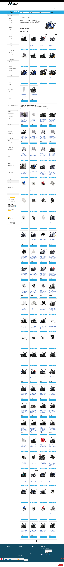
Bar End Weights (10, 129)
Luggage (9, 156)
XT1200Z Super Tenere (12, 68)
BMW (10, 18)
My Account (8, 548)
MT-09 (10, 36)
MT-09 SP (10, 38)
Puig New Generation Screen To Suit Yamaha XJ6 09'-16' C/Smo (33, 308)
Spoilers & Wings (10, 177)
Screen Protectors (10, 172)
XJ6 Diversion (11, 63)
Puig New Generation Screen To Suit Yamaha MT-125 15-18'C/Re (52, 274)
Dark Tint (10, 98)
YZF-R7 (10, 82)
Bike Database (10, 131)
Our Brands (9, 185)
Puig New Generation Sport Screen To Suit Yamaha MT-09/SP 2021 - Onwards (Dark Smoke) (33, 429)
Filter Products (10, 15)
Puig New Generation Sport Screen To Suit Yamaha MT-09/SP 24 (52, 428)
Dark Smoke (10, 100)
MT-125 (10, 45)
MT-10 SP (10, 43)
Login (48, 0)
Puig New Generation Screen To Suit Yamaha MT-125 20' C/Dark (43, 291)
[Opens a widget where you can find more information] (60, 565)
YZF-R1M (10, 77)
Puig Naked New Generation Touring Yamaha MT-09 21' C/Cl (24, 223)
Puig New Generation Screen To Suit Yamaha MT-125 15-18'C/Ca (33, 274)
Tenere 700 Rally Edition (12, 50)
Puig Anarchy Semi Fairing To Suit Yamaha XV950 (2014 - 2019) (24, 44)
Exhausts (9, 145)
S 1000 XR (10, 20)
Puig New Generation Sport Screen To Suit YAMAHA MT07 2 (43, 497)
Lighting (9, 154)
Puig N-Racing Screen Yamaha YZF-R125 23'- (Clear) (33, 171)
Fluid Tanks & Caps (10, 147)
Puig (10, 118)
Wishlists (45, 0)
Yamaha (10, 27)
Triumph (10, 22)
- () (54, 8)
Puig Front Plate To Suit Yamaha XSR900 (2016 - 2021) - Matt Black (52, 154)
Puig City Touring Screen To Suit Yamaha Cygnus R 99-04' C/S (52, 137)
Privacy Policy (32, 553)
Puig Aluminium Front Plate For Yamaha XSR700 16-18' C (33, 120)
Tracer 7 (10, 52)
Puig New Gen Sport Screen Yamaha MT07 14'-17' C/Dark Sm (33, 240)
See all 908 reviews (11, 199)
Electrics (9, 140)
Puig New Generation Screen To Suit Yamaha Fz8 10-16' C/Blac (24, 257)
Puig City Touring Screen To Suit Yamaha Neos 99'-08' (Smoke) (33, 154)
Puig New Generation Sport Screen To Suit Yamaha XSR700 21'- (43, 531)
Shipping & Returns (10, 187)
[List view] (21, 108)
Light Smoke (10, 96)
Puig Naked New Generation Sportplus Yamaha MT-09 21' (33, 206)
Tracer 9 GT (11, 57)
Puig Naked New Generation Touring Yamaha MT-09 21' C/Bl (52, 206)
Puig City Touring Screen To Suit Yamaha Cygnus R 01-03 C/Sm (43, 137)
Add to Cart (24, 49)
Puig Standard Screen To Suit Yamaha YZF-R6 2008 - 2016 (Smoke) (52, 78)
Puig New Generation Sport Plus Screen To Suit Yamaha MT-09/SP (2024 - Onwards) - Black (33, 45)
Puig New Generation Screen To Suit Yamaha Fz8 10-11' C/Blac (43, 240)
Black (9, 103)
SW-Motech (11, 121)
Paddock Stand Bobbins (11, 165)
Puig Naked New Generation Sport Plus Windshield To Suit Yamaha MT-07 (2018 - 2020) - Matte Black (43, 172)
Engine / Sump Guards (11, 142)
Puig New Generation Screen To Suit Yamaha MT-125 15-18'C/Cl (43, 274)
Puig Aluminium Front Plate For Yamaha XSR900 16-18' (43, 120)
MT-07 (10, 34)
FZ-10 (10, 29)
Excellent (10, 196)
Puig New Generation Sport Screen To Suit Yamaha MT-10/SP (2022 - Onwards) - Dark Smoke (24, 481)
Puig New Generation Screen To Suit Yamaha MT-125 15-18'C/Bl (52, 257)
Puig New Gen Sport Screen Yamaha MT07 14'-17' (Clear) (24, 240)
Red (9, 91)
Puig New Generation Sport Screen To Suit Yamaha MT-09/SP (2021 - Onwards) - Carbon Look (43, 412)
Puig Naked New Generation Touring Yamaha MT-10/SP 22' (33, 223)
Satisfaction (10, 211)
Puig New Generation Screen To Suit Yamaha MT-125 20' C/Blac (33, 291)
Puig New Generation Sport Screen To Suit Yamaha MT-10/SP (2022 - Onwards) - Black (52, 463)
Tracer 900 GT (11, 61)
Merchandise (9, 158)
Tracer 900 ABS (11, 59)
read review (12, 220)
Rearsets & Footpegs (11, 170)
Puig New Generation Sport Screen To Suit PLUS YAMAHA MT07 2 (52, 325)
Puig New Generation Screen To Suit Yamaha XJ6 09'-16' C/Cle (24, 308)
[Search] (7, 1)
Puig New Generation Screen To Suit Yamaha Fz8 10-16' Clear (33, 257)
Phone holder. (10, 218)
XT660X (10, 70)
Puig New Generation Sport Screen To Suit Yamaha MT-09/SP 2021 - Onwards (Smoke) (43, 429)
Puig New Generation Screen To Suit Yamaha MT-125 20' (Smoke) (24, 291)
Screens (9, 174)
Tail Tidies (9, 179)
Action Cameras (10, 126)
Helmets (9, 152)
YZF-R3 (10, 79)
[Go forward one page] (40, 541)
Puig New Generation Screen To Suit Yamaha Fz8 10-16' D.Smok (43, 257)
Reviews (20, 553)
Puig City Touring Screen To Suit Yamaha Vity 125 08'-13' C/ (43, 154)
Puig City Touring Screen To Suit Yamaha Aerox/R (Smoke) (33, 137)
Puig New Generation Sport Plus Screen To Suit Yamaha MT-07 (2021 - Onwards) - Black (24, 326)
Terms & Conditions (10, 189)
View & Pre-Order (33, 143)
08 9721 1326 (41, 0)
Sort (46, 108)
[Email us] (41, 554)
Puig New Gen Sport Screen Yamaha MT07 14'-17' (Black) (52, 223)
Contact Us (20, 555)
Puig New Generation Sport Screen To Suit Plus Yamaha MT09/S (33, 343)
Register (50, 0)
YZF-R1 (10, 73)
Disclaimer (31, 551)
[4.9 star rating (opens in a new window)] (12, 197)
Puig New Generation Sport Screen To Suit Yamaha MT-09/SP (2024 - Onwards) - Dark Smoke (52, 412)
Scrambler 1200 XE (11, 25)
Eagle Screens (11, 116)
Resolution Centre (9, 551)
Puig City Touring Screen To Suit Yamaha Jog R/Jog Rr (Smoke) (24, 154)
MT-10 (10, 41)
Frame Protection (10, 149)
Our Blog (20, 551)
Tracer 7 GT (11, 54)
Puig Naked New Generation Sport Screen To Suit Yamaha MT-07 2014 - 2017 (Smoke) (52, 172)
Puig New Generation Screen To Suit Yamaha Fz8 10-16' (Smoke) (52, 240)
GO (51, 12)
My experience (10, 204)
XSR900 (10, 66)
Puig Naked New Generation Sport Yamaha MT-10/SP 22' (52, 189)
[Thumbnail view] (20, 108)
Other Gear (9, 163)
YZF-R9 (10, 84)
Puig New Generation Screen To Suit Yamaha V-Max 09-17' (52, 291)
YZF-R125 (10, 75)
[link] (42, 554)
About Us (20, 548)
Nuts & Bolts (9, 161)
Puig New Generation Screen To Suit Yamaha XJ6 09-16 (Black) (43, 308)
